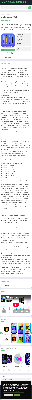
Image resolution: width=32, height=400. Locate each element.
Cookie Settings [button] (8, 395)
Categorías (3, 376)
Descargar (9, 50)
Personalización (9, 14)
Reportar (8, 57)
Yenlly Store (19, 36)
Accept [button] (17, 395)
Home (2, 14)
